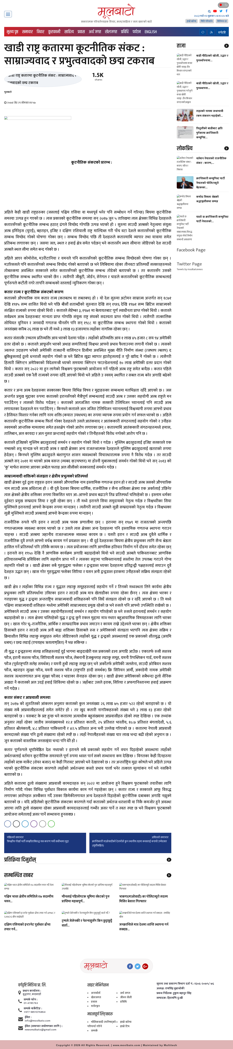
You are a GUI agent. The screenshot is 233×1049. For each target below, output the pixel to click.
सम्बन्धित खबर (18, 875)
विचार (40, 32)
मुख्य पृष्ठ (12, 32)
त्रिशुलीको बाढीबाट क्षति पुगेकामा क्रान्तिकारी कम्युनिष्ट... (209, 133)
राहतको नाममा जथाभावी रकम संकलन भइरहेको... (209, 113)
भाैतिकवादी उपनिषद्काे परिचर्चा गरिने (101, 1024)
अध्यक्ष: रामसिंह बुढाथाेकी (170, 988)
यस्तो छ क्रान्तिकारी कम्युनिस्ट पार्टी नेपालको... (212, 219)
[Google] (145, 966)
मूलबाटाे (8, 92)
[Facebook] (130, 966)
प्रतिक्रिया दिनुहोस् (20, 859)
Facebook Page (191, 250)
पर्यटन (137, 32)
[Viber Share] (33, 823)
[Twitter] (137, 966)
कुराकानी (54, 32)
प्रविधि (125, 32)
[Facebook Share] (7, 823)
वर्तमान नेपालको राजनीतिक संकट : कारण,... (211, 160)
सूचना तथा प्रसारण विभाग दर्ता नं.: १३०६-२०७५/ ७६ (185, 983)
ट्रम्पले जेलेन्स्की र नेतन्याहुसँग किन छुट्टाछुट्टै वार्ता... (87, 923)
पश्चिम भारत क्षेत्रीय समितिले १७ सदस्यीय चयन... (28, 899)
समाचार (27, 32)
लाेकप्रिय (185, 148)
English (151, 32)
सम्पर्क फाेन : (30, 999)
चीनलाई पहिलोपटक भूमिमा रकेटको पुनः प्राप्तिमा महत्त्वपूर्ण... (86, 899)
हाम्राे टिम (124, 1026)
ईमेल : (28, 1017)
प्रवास (81, 32)
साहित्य (69, 32)
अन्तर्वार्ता (95, 993)
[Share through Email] (42, 823)
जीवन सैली (126, 997)
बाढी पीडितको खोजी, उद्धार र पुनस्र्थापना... (212, 85)
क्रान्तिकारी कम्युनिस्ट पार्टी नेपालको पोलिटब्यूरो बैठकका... (210, 183)
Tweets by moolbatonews (190, 269)
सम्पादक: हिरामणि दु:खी (170, 998)
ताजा (181, 45)
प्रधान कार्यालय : (32, 990)
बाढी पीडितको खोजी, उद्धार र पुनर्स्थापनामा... (212, 58)
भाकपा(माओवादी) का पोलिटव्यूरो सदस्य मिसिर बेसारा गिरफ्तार (143, 899)
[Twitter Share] (16, 823)
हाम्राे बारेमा (191, 21)
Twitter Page (189, 264)
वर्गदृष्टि (222, 32)
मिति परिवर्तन (207, 21)
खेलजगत (111, 32)
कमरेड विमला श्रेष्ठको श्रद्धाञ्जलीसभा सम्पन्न (207, 199)
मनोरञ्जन (95, 1006)
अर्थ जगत (95, 32)
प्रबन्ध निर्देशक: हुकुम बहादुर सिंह (174, 993)
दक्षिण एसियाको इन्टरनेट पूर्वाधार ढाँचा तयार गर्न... (27, 927)
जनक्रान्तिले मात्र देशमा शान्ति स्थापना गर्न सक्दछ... (143, 927)
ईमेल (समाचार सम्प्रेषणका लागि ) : (44, 1026)
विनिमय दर (222, 21)
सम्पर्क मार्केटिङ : (33, 1008)
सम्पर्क (94, 1030)
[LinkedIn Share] (25, 823)
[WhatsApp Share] (51, 823)
